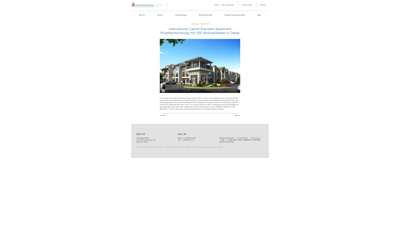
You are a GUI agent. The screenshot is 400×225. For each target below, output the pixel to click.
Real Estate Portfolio (205, 15)
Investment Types (181, 15)
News (259, 15)
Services (160, 15)
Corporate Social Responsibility (235, 15)
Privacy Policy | (244, 138)
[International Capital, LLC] (147, 5)
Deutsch (263, 5)
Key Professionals (228, 5)
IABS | (224, 140)
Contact (216, 5)
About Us (142, 15)
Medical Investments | (228, 138)
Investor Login (247, 5)
